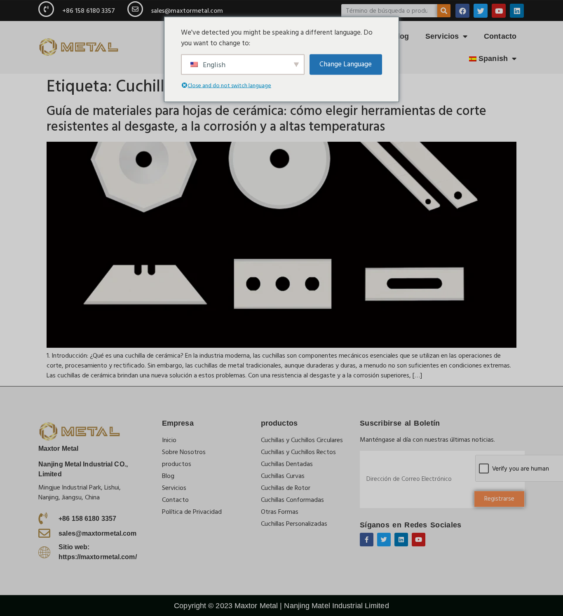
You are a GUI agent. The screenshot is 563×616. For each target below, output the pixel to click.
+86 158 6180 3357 (88, 10)
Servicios (442, 36)
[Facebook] (462, 11)
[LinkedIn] (517, 11)
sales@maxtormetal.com (187, 10)
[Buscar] (443, 10)
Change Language (345, 64)
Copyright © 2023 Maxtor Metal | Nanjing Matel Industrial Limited (281, 606)
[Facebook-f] (366, 539)
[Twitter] (481, 11)
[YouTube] (499, 11)
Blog (400, 36)
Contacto (500, 36)
